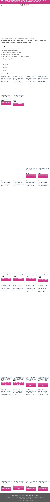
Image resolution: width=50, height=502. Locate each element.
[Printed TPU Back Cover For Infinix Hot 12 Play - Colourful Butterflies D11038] (31, 226)
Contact (11, 497)
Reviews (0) (6, 67)
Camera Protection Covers (11, 38)
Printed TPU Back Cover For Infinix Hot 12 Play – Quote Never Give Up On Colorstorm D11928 (6, 97)
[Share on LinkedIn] (13, 59)
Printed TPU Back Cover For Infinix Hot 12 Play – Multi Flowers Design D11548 (6, 274)
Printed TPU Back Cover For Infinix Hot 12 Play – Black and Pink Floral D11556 (6, 378)
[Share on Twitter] (6, 59)
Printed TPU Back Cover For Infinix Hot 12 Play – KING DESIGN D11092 (18, 482)
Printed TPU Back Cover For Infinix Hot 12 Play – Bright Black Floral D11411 (18, 274)
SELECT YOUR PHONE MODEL (6, 103)
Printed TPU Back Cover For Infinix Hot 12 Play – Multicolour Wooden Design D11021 (43, 170)
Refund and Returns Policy (20, 497)
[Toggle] (2, 64)
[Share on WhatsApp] (2, 59)
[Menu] (1, 5)
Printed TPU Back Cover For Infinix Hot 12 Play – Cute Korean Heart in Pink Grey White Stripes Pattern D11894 (18, 98)
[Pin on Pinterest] (11, 59)
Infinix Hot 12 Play (29, 38)
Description (6, 64)
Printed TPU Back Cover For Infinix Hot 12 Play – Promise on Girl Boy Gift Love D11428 (31, 170)
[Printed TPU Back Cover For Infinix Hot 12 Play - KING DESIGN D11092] (18, 434)
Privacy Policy (30, 497)
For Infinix (21, 38)
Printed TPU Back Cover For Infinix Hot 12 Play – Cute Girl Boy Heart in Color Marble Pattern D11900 (43, 379)
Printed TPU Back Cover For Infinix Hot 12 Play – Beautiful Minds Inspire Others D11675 (43, 483)
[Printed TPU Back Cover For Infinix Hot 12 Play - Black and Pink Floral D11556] (6, 330)
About (7, 497)
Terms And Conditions (39, 497)
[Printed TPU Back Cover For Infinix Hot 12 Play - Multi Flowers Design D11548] (6, 226)
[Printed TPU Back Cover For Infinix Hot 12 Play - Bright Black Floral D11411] (18, 226)
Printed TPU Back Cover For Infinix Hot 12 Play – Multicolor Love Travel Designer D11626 (6, 483)
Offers (4, 70)
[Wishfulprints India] (25, 5)
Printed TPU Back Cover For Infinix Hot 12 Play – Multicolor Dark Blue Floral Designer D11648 (31, 379)
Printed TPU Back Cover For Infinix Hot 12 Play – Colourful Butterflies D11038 (31, 274)
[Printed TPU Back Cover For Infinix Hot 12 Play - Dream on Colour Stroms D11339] (18, 330)
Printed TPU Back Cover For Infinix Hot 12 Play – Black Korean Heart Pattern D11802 (31, 483)
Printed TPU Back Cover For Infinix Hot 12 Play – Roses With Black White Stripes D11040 (43, 274)
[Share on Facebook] (4, 59)
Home (2, 38)
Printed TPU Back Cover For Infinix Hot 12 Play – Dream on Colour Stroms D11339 (18, 378)
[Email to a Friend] (9, 59)
